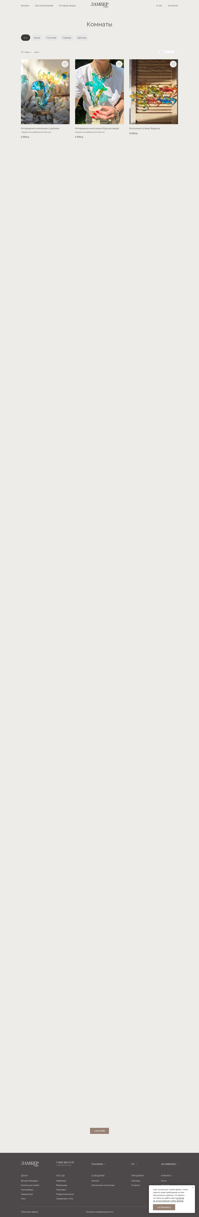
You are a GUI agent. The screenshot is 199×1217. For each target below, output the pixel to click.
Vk (132, 1164)
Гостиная (51, 37)
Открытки (135, 1185)
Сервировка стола (64, 1198)
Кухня (37, 37)
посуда (60, 1175)
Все (26, 37)
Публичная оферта (29, 1211)
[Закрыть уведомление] (193, 1187)
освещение (98, 1175)
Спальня (67, 37)
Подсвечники (27, 1194)
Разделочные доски (65, 1194)
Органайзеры (27, 1189)
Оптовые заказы (67, 5)
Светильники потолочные (102, 1185)
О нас (159, 5)
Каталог (25, 5)
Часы (23, 1198)
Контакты (173, 5)
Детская (82, 37)
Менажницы (61, 1185)
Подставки (61, 1189)
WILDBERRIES (168, 1164)
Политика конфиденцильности (99, 1211)
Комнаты (166, 1175)
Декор (24, 1175)
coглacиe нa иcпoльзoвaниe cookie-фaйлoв (168, 1199)
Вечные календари (29, 1180)
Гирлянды (135, 1180)
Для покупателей (44, 5)
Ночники (95, 1180)
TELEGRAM (97, 1164)
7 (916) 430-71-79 (65, 1162)
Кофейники (61, 1180)
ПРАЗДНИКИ (137, 1175)
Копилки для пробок (30, 1185)
